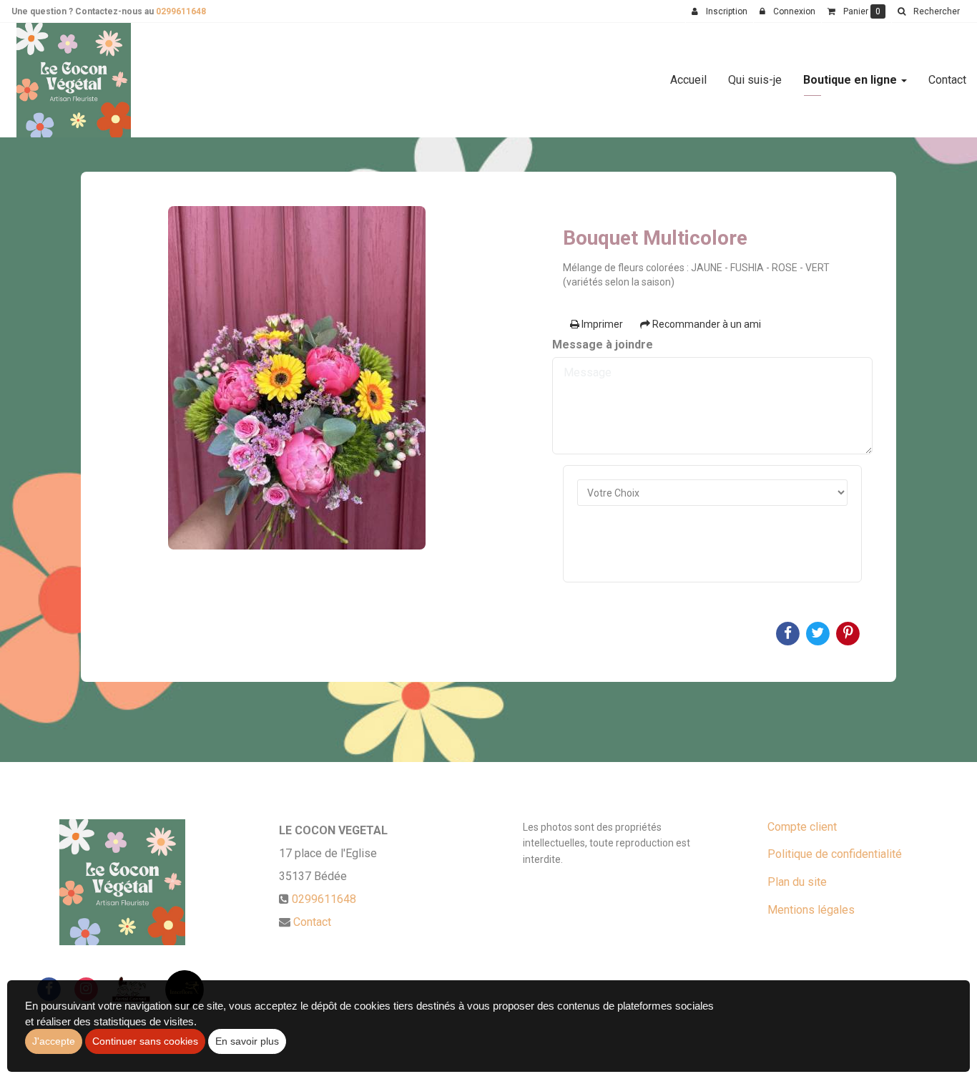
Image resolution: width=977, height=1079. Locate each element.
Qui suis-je (755, 80)
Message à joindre (602, 344)
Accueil (688, 80)
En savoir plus (247, 1041)
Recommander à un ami (705, 324)
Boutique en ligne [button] (851, 80)
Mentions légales (811, 910)
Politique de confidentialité (834, 854)
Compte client (802, 827)
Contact (947, 80)
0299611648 (181, 11)
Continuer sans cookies (145, 1041)
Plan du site (797, 882)
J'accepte (53, 1041)
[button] (928, 11)
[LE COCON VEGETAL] (73, 80)
